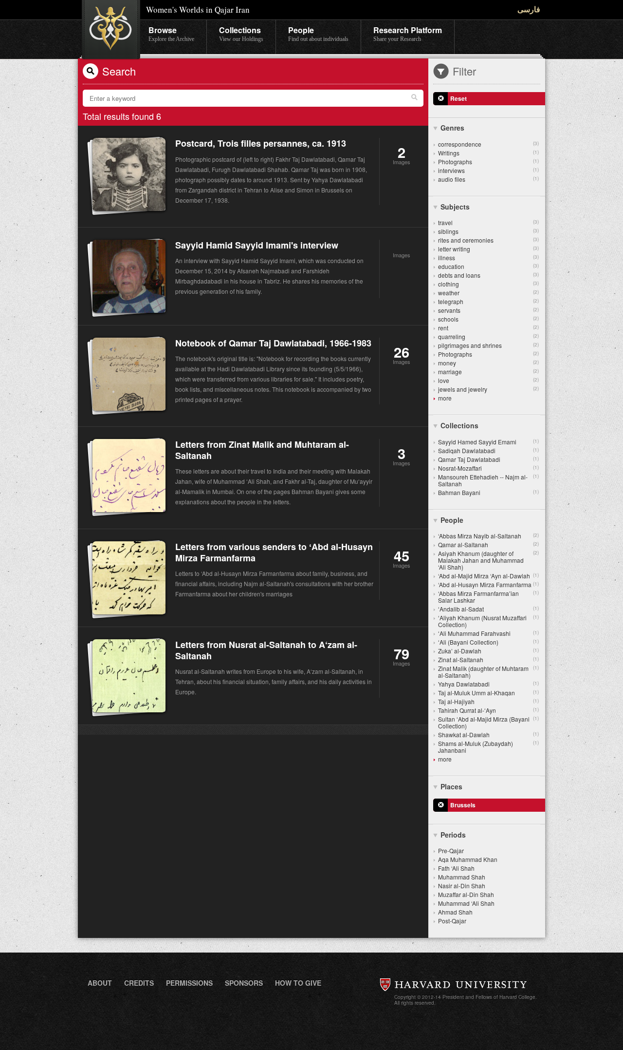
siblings (488, 231)
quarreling (488, 336)
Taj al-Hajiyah (488, 701)
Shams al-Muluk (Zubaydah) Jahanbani (488, 746)
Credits (139, 983)
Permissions (189, 983)
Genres (452, 128)
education (488, 266)
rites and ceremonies (488, 240)
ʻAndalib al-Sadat (488, 609)
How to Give (298, 983)
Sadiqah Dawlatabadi (488, 450)
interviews (488, 170)
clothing (488, 284)
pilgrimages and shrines (488, 345)
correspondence (488, 144)
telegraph (488, 301)
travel (488, 222)
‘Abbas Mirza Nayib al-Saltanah (488, 536)
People (318, 33)
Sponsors (244, 983)
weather (488, 292)
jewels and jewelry (488, 389)
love (488, 380)
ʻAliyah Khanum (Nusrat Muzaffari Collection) (488, 621)
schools (488, 319)
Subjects (455, 206)
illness (488, 257)
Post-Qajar (452, 920)
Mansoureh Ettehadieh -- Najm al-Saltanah (488, 480)
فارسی (528, 9)
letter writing (488, 249)
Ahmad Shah (455, 912)
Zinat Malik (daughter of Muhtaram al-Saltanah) (488, 671)
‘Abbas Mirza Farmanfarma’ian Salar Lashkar (488, 596)
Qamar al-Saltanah (488, 544)
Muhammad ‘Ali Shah (466, 903)
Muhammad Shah (461, 877)
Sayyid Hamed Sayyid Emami (488, 442)
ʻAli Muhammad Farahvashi (488, 633)
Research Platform (407, 33)
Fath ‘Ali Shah (456, 868)
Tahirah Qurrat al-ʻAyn (488, 710)
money (488, 363)
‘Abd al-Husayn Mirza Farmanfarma (488, 584)
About (100, 983)
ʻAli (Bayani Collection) (488, 642)
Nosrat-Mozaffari (488, 468)
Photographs (488, 161)
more (445, 398)
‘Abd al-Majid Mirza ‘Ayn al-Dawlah (488, 576)
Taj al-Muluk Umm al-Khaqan (488, 692)
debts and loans (488, 275)
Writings (488, 153)
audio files (488, 179)
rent (488, 328)
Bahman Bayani (488, 492)
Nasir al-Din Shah (461, 885)
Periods (453, 835)
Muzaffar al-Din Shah (466, 894)
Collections (241, 33)
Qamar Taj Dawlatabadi (488, 459)
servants (488, 310)
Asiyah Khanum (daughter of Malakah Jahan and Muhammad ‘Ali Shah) (488, 560)
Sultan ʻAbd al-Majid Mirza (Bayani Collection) (488, 722)
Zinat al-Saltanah (488, 659)
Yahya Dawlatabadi (488, 684)
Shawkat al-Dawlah (488, 734)
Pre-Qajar (451, 850)
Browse (171, 33)
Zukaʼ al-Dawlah (488, 651)
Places (451, 786)
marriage (488, 371)
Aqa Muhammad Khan (467, 859)
